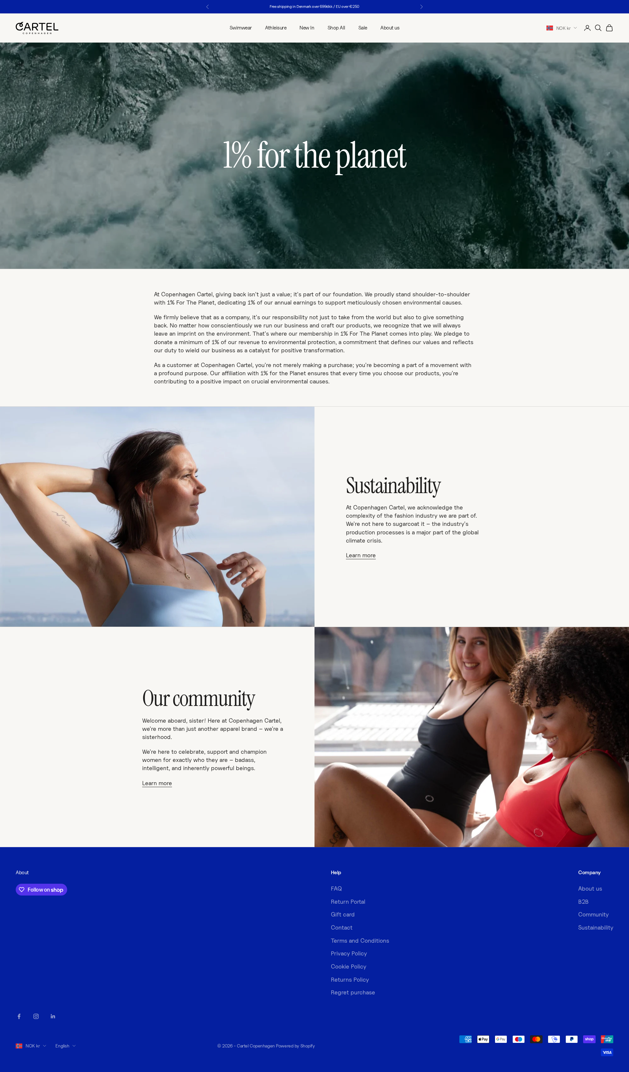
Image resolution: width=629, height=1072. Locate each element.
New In (306, 28)
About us (389, 28)
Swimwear (241, 28)
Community (593, 914)
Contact (342, 927)
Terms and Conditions (360, 940)
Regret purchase (353, 992)
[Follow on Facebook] (19, 1016)
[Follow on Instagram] (36, 1016)
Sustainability (595, 927)
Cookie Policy (348, 966)
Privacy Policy (349, 953)
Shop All (336, 28)
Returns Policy (350, 979)
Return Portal (348, 901)
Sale (362, 28)
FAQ (336, 888)
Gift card (343, 914)
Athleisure (275, 28)
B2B (583, 901)
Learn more (361, 555)
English (62, 1045)
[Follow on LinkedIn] (53, 1016)
